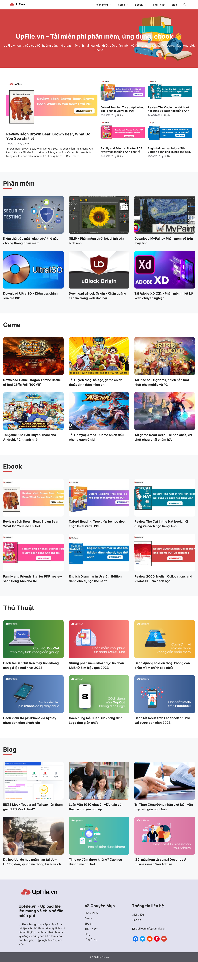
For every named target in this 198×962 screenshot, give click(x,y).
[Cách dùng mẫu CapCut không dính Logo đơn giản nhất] (99, 710)
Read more (72, 156)
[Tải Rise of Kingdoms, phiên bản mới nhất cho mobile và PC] (164, 373)
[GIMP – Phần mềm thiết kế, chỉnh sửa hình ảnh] (99, 231)
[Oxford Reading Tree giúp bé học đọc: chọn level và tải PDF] (99, 514)
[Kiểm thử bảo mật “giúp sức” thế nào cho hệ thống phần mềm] (33, 231)
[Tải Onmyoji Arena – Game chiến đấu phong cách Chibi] (99, 428)
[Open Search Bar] (184, 4)
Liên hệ (136, 919)
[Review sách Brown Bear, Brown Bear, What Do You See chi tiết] (33, 514)
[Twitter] (142, 938)
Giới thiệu (138, 914)
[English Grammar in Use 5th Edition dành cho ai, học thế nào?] (99, 569)
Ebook (139, 4)
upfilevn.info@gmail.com (151, 928)
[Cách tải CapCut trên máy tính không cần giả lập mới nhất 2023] (33, 656)
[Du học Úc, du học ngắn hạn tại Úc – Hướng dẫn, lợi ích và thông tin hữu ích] (33, 852)
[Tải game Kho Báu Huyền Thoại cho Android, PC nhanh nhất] (33, 428)
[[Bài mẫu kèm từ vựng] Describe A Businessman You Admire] (164, 852)
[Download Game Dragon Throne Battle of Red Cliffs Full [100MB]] (33, 373)
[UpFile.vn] (18, 4)
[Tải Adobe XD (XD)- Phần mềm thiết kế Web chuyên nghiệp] (164, 286)
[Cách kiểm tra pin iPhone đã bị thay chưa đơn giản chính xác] (33, 710)
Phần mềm (101, 4)
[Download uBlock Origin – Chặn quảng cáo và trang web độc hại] (99, 286)
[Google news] (164, 938)
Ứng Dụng (91, 939)
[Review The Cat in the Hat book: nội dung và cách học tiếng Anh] (164, 514)
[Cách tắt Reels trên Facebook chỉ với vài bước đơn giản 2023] (164, 710)
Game (121, 4)
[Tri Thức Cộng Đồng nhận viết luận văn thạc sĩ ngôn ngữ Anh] (164, 797)
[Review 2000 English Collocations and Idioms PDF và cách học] (164, 569)
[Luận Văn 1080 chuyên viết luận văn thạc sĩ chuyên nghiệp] (99, 797)
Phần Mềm (91, 913)
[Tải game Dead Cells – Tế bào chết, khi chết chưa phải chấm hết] (164, 428)
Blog (174, 4)
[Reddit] (149, 938)
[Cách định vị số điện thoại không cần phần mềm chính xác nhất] (164, 656)
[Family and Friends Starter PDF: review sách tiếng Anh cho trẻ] (33, 569)
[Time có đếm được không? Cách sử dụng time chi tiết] (99, 852)
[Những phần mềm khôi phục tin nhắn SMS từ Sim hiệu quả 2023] (99, 656)
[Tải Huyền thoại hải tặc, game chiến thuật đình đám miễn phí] (99, 373)
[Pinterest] (156, 938)
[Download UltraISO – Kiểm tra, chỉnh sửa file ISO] (33, 286)
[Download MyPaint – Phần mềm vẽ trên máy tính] (164, 231)
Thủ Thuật (159, 4)
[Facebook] (135, 938)
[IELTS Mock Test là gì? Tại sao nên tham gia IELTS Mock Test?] (33, 797)
